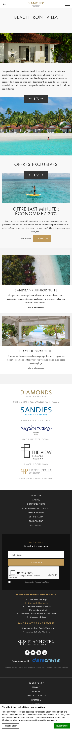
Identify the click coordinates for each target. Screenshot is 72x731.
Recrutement (36, 521)
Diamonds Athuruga (38, 599)
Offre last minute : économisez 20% (36, 211)
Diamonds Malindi (38, 610)
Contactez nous (36, 504)
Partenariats (35, 525)
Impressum (35, 700)
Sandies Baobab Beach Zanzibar (38, 628)
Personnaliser (10, 726)
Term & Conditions (36, 695)
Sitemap (36, 691)
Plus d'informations (36, 307)
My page (36, 499)
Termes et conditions (42, 582)
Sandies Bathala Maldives (38, 631)
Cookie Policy (36, 683)
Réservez (40, 238)
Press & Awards (36, 512)
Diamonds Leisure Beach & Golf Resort (38, 613)
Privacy (36, 687)
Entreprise (36, 495)
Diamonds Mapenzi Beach (38, 606)
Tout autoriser (62, 726)
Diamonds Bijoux (38, 616)
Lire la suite (26, 238)
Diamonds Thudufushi (38, 603)
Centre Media (36, 516)
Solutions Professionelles (36, 508)
